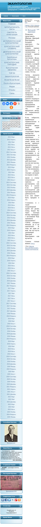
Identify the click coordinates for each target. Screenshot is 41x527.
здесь (32, 243)
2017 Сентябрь (11, 303)
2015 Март (11, 228)
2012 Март (11, 137)
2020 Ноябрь (11, 382)
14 (8, 124)
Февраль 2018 (15, 116)
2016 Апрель (11, 260)
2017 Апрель (11, 291)
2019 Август (11, 354)
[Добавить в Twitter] (9, 500)
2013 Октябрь (11, 185)
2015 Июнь (11, 235)
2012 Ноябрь (11, 157)
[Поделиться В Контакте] (3, 500)
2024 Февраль (11, 414)
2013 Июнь (11, 175)
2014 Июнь (11, 205)
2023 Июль (11, 409)
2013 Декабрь (11, 190)
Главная (5, 15)
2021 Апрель (11, 389)
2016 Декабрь (11, 281)
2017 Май (11, 293)
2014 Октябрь (11, 215)
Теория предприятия (31, 249)
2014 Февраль (11, 195)
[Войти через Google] (19, 103)
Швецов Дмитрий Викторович (31, 247)
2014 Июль (11, 208)
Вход (24, 15)
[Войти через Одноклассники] (11, 107)
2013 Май (11, 172)
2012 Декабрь (11, 160)
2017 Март (11, 288)
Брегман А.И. (11, 443)
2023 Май (11, 407)
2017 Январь (11, 283)
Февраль (37, 25)
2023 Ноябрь (11, 412)
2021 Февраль (11, 387)
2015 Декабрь (11, 250)
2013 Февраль (11, 165)
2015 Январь (11, 223)
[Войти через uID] (3, 103)
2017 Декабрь (11, 311)
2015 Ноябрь (11, 248)
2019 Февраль (11, 339)
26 (3, 128)
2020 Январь (11, 366)
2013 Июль (11, 177)
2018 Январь (11, 313)
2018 (32, 25)
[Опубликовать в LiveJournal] (12, 500)
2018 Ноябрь (11, 331)
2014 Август (11, 210)
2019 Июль (11, 351)
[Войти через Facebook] (11, 103)
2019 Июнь (11, 349)
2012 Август (11, 150)
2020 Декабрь (11, 384)
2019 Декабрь (11, 364)
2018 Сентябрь (11, 326)
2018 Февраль (11, 316)
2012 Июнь (11, 144)
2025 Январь (11, 417)
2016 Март (11, 258)
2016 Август (11, 271)
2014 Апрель (11, 200)
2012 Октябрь (11, 155)
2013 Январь (11, 162)
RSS (26, 22)
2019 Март (11, 341)
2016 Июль (11, 268)
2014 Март (11, 197)
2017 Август (11, 301)
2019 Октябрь (11, 359)
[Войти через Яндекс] (15, 103)
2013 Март (11, 167)
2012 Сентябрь (11, 152)
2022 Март (11, 397)
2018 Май (11, 321)
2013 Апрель (11, 170)
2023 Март (11, 404)
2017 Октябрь (11, 306)
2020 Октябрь (11, 379)
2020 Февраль (11, 369)
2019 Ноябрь (11, 361)
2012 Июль (11, 147)
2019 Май (11, 346)
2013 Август (11, 180)
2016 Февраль (11, 255)
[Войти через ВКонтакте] (7, 103)
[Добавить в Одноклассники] (19, 500)
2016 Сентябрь (11, 273)
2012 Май (11, 142)
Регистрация (15, 15)
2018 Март (11, 318)
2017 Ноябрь (11, 308)
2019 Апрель (11, 344)
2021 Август (11, 392)
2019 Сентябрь (11, 356)
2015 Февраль (11, 225)
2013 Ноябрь (11, 187)
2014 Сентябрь (11, 213)
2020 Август (11, 374)
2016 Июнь (11, 266)
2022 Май (11, 399)
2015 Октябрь (11, 245)
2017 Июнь (11, 296)
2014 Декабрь (11, 220)
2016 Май (11, 263)
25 (19, 126)
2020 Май (11, 371)
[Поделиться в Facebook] (6, 500)
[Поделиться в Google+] (16, 500)
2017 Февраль (11, 286)
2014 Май (11, 202)
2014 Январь (11, 192)
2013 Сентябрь (11, 182)
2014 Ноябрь (11, 218)
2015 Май (11, 233)
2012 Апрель (11, 139)
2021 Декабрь (11, 394)
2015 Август (11, 240)
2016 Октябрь (11, 276)
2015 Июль (11, 238)
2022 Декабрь (11, 402)
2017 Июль (11, 298)
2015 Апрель (11, 230)
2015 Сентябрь (11, 243)
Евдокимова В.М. (11, 491)
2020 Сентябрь (11, 376)
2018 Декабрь (11, 334)
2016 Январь (11, 253)
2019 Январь (11, 336)
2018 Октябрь (11, 329)
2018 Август (11, 324)
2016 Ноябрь (11, 278)
